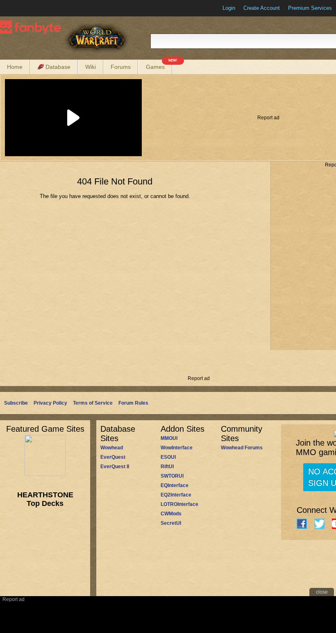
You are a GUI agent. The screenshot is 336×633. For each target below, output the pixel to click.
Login (228, 8)
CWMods (171, 514)
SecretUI (171, 523)
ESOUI (168, 457)
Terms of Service (93, 403)
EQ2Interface (176, 495)
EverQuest (112, 457)
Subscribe (16, 403)
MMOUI (169, 438)
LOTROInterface (179, 504)
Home (15, 67)
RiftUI (167, 466)
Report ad (268, 118)
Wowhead (111, 448)
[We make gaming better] (26, 8)
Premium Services (310, 8)
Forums (121, 67)
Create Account (261, 8)
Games (159, 65)
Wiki (90, 67)
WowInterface (177, 448)
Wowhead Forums (242, 448)
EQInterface (174, 485)
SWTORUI (172, 476)
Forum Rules (133, 403)
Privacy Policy (50, 403)
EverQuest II (114, 466)
